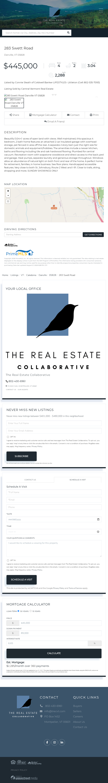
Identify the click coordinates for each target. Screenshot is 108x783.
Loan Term (11, 611)
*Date (9, 514)
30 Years (24, 611)
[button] (68, 33)
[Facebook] (47, 742)
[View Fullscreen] (8, 201)
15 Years (36, 611)
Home (5, 275)
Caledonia (31, 275)
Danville (43, 275)
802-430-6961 (17, 381)
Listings (14, 275)
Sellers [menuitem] (77, 711)
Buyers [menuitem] (77, 706)
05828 (52, 275)
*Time (8, 526)
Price (9, 618)
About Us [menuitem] (79, 721)
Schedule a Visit (78, 480)
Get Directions (93, 234)
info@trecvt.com (54, 711)
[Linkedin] (62, 742)
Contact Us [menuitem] (80, 727)
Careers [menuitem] (78, 716)
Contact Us (11, 390)
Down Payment (14, 629)
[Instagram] (54, 742)
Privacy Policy (37, 446)
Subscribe (21, 456)
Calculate (54, 653)
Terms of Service (75, 588)
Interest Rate (13, 639)
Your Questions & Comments (20, 538)
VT (22, 275)
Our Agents (23, 390)
